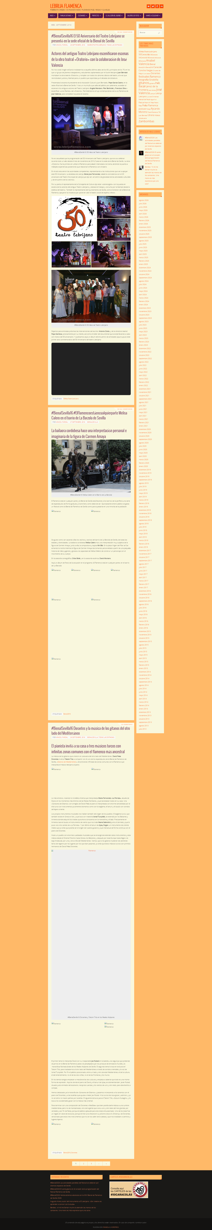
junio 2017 (143, 571)
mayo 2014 (143, 695)
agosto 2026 (144, 200)
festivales (144, 76)
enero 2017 (143, 587)
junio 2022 (143, 368)
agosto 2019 (144, 483)
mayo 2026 (143, 210)
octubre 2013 (144, 719)
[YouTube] (148, 6)
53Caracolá (153, 55)
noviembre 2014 (145, 675)
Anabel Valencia (147, 62)
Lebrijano (143, 96)
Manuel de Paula (144, 99)
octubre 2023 (144, 315)
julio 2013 (142, 729)
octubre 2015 (144, 638)
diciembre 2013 (145, 712)
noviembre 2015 (145, 634)
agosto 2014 (144, 685)
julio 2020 (142, 446)
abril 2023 (143, 335)
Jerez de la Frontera (148, 88)
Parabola (106, 1227)
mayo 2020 (143, 453)
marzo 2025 (143, 257)
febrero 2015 (144, 665)
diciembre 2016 (145, 591)
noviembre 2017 (145, 554)
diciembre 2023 (145, 308)
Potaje (148, 109)
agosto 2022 (144, 362)
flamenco (155, 76)
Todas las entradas (114, 45)
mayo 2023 (143, 331)
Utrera (151, 115)
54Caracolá (143, 57)
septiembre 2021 (145, 399)
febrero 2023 (144, 342)
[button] (74, 218)
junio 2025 (143, 247)
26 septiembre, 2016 (77, 737)
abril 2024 (143, 294)
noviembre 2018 (145, 513)
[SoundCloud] (161, 6)
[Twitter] (153, 6)
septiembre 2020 (145, 439)
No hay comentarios (124, 32)
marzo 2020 (143, 459)
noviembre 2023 (145, 311)
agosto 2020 (144, 443)
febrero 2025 (144, 261)
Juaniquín (152, 93)
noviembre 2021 (145, 392)
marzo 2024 (143, 298)
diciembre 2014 (145, 672)
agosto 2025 (144, 241)
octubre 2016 (144, 598)
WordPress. (115, 1227)
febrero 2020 (144, 463)
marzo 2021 (143, 419)
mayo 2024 (143, 291)
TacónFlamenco (153, 112)
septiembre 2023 (145, 318)
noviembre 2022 (145, 352)
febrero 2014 (144, 705)
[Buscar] (159, 33)
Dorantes (74, 1153)
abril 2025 (143, 254)
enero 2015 (143, 668)
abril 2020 (143, 456)
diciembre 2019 (145, 470)
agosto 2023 (144, 321)
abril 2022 (143, 375)
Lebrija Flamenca (66, 6)
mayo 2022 (143, 372)
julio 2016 (142, 608)
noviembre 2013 (145, 715)
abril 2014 (143, 699)
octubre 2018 (144, 517)
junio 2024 (143, 288)
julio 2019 (142, 486)
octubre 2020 (144, 436)
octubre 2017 (144, 557)
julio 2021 (142, 405)
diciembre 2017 (145, 550)
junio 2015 (143, 651)
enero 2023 (143, 345)
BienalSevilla (92, 422)
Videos (157, 115)
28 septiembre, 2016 (77, 45)
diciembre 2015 (145, 631)
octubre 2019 (144, 476)
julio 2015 (142, 648)
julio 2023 (142, 325)
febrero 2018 (144, 544)
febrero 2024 (144, 301)
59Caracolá (158, 58)
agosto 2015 (144, 645)
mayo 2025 (143, 251)
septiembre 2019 (145, 480)
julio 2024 (142, 284)
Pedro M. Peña (149, 103)
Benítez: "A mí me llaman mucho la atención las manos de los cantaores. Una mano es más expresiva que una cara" (153, 175)
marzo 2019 (143, 500)
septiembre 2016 (145, 601)
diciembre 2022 (145, 348)
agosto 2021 (144, 402)
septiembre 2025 (145, 237)
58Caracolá (150, 58)
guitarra (152, 83)
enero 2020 (143, 466)
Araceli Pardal (62, 45)
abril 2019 (143, 496)
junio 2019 (143, 490)
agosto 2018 (144, 523)
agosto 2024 (144, 281)
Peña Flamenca (150, 105)
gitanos (144, 82)
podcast (142, 108)
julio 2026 (142, 203)
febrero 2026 (144, 220)
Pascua (141, 102)
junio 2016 (143, 611)
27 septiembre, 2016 (77, 422)
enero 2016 (143, 628)
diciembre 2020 (145, 429)
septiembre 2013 (145, 722)
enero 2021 (143, 426)
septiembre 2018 (145, 520)
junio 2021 (143, 409)
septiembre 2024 (145, 277)
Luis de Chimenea (153, 97)
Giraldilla (153, 79)
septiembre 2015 (145, 641)
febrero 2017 (144, 584)
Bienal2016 (67, 714)
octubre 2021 (144, 395)
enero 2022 (143, 385)
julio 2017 (142, 567)
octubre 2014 (144, 678)
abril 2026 (143, 214)
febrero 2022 (144, 382)
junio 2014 (143, 692)
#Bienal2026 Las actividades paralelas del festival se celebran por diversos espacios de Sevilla (153, 143)
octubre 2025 (144, 234)
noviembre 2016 (145, 594)
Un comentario (126, 724)
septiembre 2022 (145, 358)
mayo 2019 (143, 493)
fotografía (144, 79)
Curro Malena (146, 73)
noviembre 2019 (145, 473)
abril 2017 (143, 577)
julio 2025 (142, 244)
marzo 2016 (143, 621)
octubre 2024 (144, 274)
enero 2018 (143, 547)
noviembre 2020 (145, 432)
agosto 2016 (144, 604)
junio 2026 (143, 207)
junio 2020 (143, 449)
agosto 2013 (144, 725)
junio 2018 (143, 530)
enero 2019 (143, 507)
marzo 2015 (143, 661)
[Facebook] (157, 6)
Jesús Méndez (152, 90)
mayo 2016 (143, 614)
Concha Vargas (146, 70)
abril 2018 (143, 537)
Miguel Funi (153, 99)
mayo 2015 (143, 655)
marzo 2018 (143, 540)
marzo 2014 (143, 702)
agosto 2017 (144, 564)
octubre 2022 (144, 355)
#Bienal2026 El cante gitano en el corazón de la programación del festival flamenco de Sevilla (153, 158)
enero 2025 (143, 264)
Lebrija (159, 93)
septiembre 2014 (145, 682)
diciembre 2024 (145, 267)
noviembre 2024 (145, 271)
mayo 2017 (143, 574)
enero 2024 (143, 304)
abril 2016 (143, 618)
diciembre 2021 (145, 389)
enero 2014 (143, 709)
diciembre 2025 (145, 227)
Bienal (152, 64)
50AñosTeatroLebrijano (96, 45)
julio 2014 (142, 688)
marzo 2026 (143, 217)
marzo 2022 (143, 379)
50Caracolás (144, 54)
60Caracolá (142, 61)
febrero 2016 (144, 624)
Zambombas (146, 121)
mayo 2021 (143, 412)
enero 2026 (143, 224)
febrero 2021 (144, 422)
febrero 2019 (144, 503)
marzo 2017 (143, 581)
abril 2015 (143, 658)
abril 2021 (143, 416)
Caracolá (157, 67)
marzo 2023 (143, 338)
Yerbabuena (143, 118)
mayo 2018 (143, 533)
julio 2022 (142, 365)
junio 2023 (143, 328)
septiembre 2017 (145, 560)
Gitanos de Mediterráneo (67, 762)
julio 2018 (142, 527)
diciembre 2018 (145, 510)
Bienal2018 (149, 67)
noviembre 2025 (145, 230)
